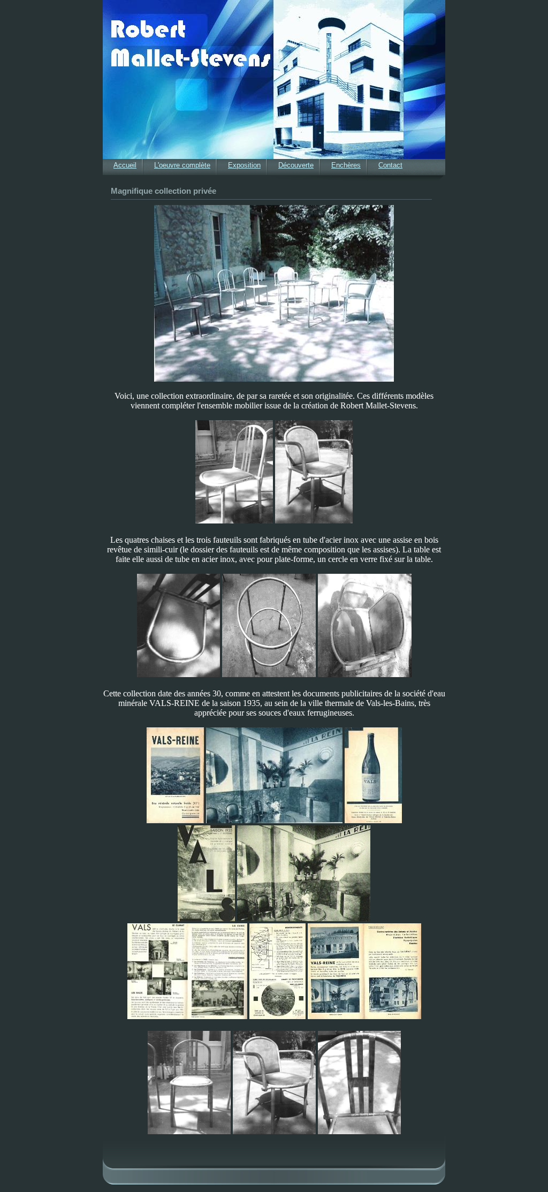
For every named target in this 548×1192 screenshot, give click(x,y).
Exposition (244, 165)
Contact (390, 165)
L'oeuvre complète (182, 165)
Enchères (346, 165)
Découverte (296, 165)
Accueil (124, 165)
